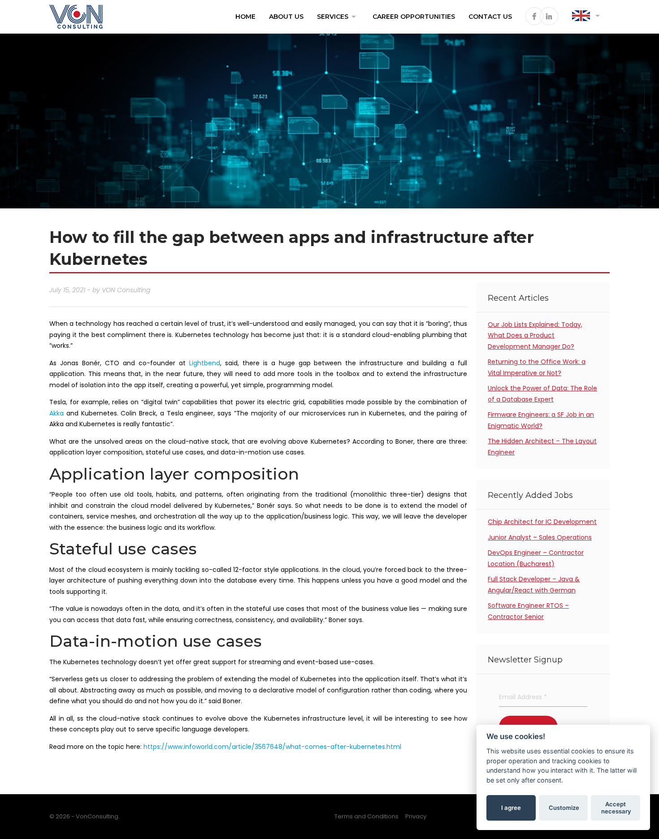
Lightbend (204, 363)
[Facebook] (532, 17)
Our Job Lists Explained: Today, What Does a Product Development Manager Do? (535, 335)
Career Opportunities (414, 17)
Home (245, 17)
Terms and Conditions (366, 816)
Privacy (415, 816)
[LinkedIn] (547, 17)
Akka (56, 413)
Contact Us (490, 17)
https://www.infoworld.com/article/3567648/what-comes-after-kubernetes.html (272, 746)
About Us (286, 17)
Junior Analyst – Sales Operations (540, 537)
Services (338, 16)
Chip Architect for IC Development (542, 521)
